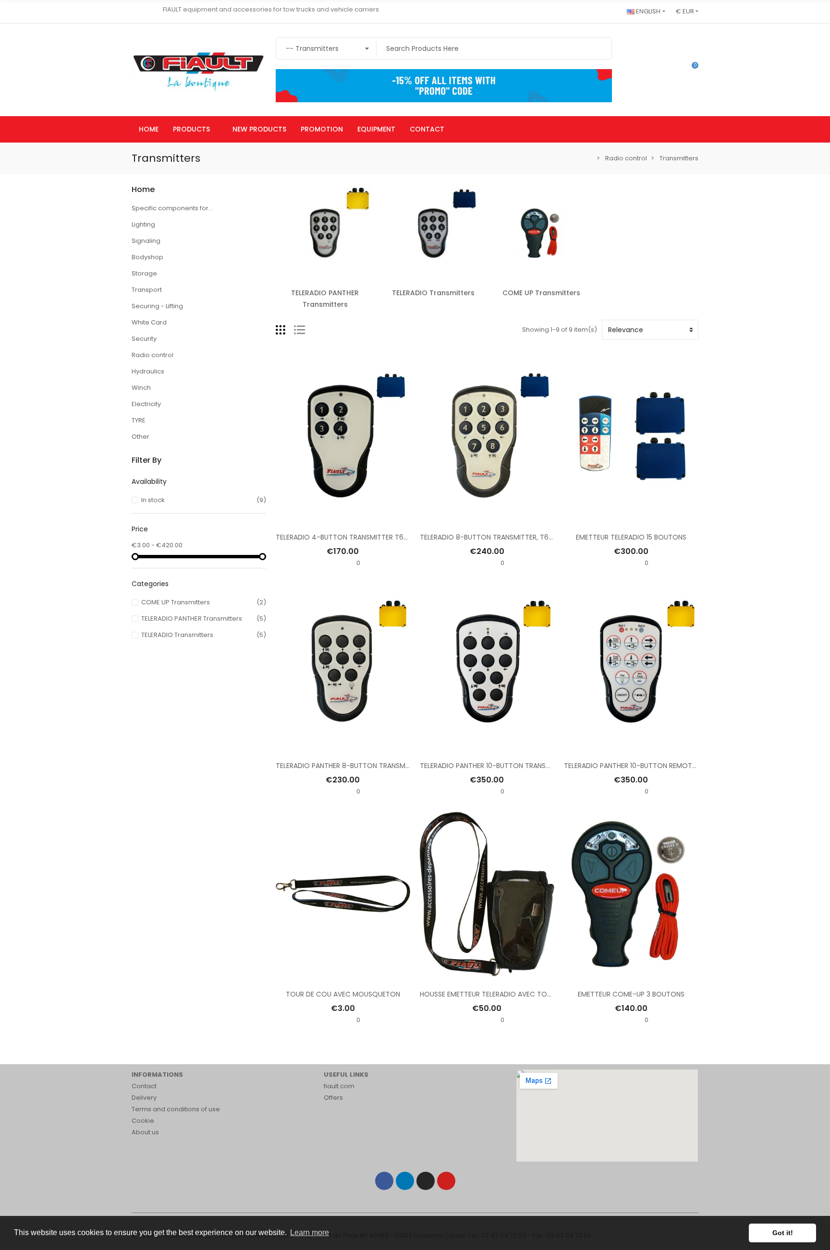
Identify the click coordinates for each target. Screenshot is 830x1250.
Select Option (487, 519)
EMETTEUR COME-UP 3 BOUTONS (631, 994)
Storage (144, 273)
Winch (141, 387)
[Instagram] (425, 1181)
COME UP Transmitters (541, 293)
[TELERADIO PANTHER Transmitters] (325, 232)
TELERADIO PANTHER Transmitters (325, 298)
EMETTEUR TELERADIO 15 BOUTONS (631, 537)
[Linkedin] (405, 1181)
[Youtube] (446, 1181)
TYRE (139, 420)
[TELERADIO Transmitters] (433, 232)
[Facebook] (384, 1181)
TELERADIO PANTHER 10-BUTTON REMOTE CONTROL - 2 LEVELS (664, 765)
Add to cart (342, 519)
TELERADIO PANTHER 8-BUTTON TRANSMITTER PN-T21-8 (365, 765)
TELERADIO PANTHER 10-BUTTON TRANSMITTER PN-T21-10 (511, 765)
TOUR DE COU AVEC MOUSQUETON (343, 994)
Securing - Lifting (157, 306)
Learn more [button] (309, 1232)
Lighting (143, 224)
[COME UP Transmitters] (541, 232)
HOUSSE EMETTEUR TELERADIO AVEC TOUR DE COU (501, 994)
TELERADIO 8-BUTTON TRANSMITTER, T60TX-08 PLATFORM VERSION (529, 537)
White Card (149, 322)
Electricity (146, 404)
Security (144, 338)
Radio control (152, 355)
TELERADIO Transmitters (433, 293)
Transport (147, 289)
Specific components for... (172, 208)
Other (140, 436)
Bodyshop (147, 257)
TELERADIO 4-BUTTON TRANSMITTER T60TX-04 (352, 537)
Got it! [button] (782, 1233)
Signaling (146, 240)
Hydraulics (148, 371)
